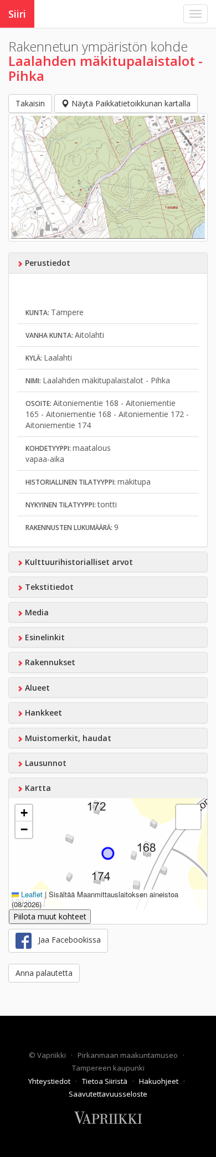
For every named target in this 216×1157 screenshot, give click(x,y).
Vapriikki (52, 1055)
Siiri (17, 13)
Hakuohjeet (159, 1081)
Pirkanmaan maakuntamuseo (128, 1055)
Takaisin (30, 103)
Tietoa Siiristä (105, 1081)
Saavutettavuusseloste (108, 1094)
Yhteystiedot (50, 1081)
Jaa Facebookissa (66, 939)
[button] (24, 813)
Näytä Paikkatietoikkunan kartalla (130, 103)
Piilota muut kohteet (49, 916)
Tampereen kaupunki (108, 1068)
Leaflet (31, 894)
